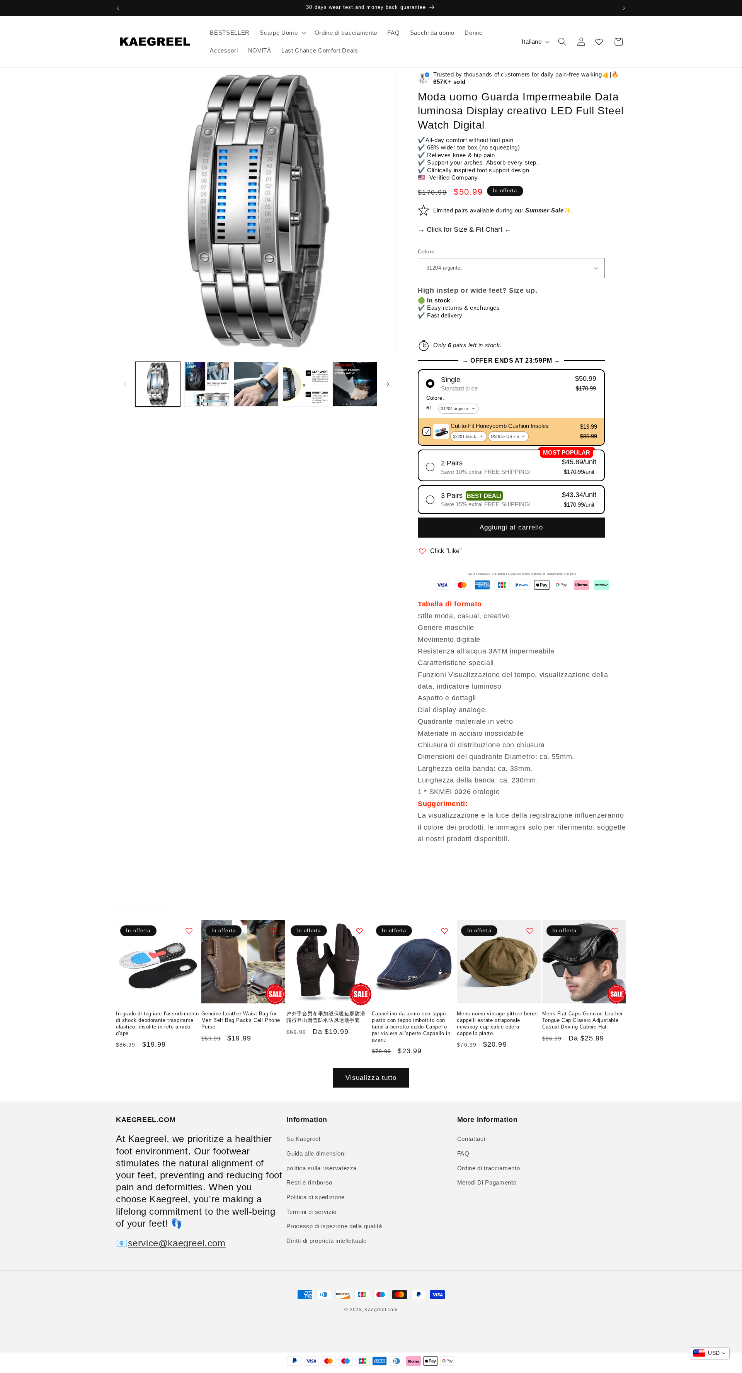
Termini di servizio (311, 1211)
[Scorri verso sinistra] (124, 384)
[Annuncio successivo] (624, 8)
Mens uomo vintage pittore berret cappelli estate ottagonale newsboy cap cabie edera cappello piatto (497, 1023)
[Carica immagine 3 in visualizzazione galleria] (256, 384)
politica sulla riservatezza (321, 1168)
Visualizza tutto (371, 1077)
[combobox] (710, 1353)
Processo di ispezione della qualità (334, 1226)
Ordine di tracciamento (488, 1168)
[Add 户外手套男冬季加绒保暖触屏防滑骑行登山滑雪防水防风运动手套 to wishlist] (359, 931)
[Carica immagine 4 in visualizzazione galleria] (305, 384)
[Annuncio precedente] (118, 8)
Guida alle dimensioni (315, 1153)
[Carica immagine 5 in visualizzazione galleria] (355, 384)
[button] (282, 33)
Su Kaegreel (303, 1138)
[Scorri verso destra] (388, 384)
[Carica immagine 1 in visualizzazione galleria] (157, 384)
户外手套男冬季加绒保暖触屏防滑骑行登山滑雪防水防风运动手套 (325, 1017)
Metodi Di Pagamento (487, 1182)
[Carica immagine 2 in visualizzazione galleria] (207, 384)
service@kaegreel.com (177, 1243)
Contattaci (471, 1138)
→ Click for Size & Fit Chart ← (464, 229)
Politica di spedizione (315, 1197)
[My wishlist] (599, 41)
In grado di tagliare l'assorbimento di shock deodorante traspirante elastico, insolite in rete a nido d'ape (157, 1023)
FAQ (463, 1153)
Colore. (427, 251)
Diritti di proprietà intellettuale (326, 1240)
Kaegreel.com (380, 1309)
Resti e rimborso (309, 1182)
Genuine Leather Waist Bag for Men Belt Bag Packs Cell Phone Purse (240, 1020)
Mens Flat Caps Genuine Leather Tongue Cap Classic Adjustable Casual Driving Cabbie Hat (582, 1020)
